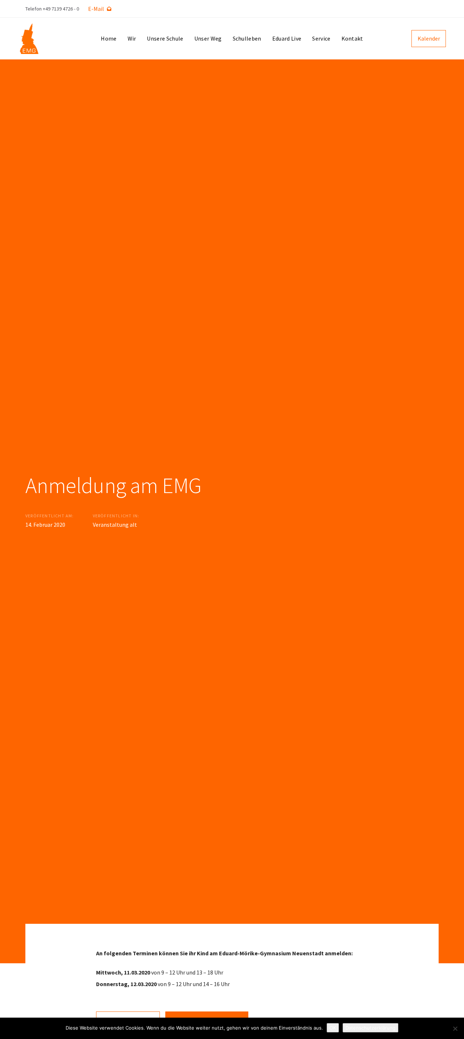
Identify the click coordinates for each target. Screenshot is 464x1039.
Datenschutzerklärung (370, 1028)
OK (333, 1028)
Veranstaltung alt (115, 524)
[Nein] (455, 1028)
